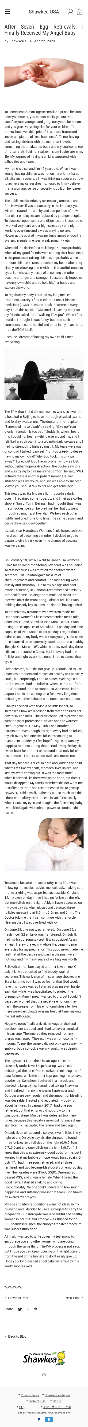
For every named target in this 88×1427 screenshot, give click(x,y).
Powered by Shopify (58, 1412)
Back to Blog (17, 1336)
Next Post (72, 1298)
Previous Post (18, 1298)
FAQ (22, 1407)
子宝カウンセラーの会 (57, 1407)
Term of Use (37, 1401)
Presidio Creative (36, 1412)
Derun (57, 1401)
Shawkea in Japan (57, 1395)
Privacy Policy (30, 1395)
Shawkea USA (44, 12)
